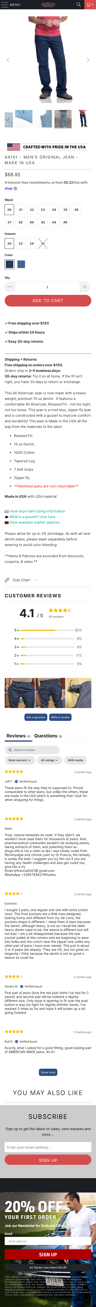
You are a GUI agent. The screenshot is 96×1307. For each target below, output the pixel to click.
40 (32, 222)
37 (9, 222)
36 (76, 209)
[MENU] (2, 4)
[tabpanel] (48, 913)
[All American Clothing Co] (48, 4)
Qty (7, 277)
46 (65, 222)
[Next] (88, 59)
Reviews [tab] (19, 736)
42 (43, 222)
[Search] (78, 4)
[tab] (48, 736)
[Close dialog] (92, 1196)
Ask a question (35, 717)
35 (65, 209)
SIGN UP (48, 1254)
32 (32, 209)
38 (20, 222)
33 (43, 209)
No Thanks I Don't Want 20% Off (48, 1267)
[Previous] (8, 59)
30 (9, 209)
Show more (48, 1072)
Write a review (60, 717)
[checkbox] (75, 760)
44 (54, 222)
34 (54, 209)
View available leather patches (34, 522)
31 (20, 209)
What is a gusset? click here (32, 516)
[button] (48, 630)
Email (8, 1234)
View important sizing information (37, 511)
